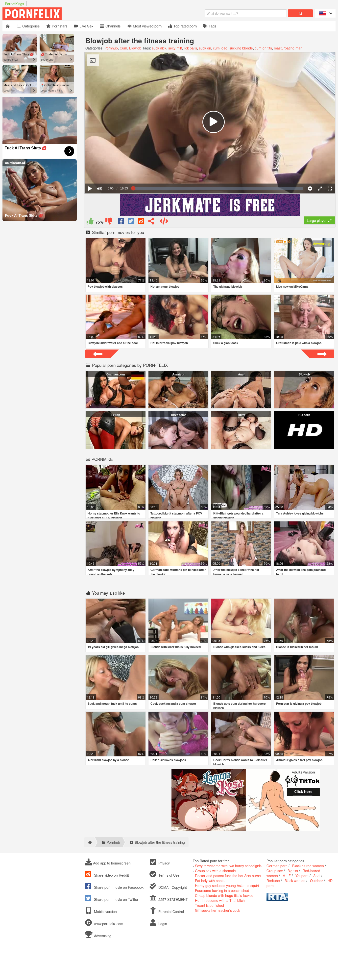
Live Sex (86, 25)
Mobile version (105, 911)
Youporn (302, 875)
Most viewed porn (147, 25)
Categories (30, 25)
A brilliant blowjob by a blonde (108, 760)
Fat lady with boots (209, 880)
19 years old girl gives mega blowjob (113, 647)
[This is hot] (90, 222)
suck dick (159, 48)
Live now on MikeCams (292, 286)
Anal (241, 374)
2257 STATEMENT (172, 899)
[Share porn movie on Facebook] (121, 222)
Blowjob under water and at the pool (113, 343)
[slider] (108, 173)
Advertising (102, 935)
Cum (123, 48)
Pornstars (59, 25)
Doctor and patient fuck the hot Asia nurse (228, 875)
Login (162, 923)
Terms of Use (168, 875)
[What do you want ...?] (300, 13)
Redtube (273, 880)
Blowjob (135, 48)
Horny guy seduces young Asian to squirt (227, 885)
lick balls (190, 48)
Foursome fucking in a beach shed (222, 890)
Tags (212, 25)
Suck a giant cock (225, 343)
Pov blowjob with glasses (105, 286)
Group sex (274, 870)
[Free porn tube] (56, 18)
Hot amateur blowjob (164, 286)
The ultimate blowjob (227, 286)
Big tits (293, 870)
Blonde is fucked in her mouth (297, 647)
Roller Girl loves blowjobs (168, 760)
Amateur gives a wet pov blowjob (299, 760)
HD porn (304, 415)
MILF (287, 875)
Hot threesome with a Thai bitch (220, 900)
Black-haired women (308, 865)
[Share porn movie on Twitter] (131, 222)
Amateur (178, 374)
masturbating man (288, 48)
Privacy (163, 863)
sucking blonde (241, 48)
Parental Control (170, 911)
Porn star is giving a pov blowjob (298, 703)
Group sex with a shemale (215, 870)
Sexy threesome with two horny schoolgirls (228, 865)
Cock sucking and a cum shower (173, 703)
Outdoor (316, 880)
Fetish (115, 415)
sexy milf (175, 48)
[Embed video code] (163, 222)
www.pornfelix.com (108, 923)
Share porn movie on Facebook (118, 887)
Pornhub (111, 48)
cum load (220, 48)
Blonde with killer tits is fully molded (175, 647)
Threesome (178, 415)
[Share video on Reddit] (141, 222)
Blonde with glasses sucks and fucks (239, 647)
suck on (205, 48)
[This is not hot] (108, 222)
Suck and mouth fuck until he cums (112, 703)
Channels (112, 25)
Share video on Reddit (111, 875)
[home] (89, 842)
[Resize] (320, 188)
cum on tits (263, 48)
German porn (115, 374)
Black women (295, 880)
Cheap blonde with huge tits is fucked (224, 895)
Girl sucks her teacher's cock (217, 910)
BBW (241, 415)
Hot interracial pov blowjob (169, 343)
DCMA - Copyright (172, 887)
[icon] (7, 26)
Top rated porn (184, 25)
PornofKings (14, 3)
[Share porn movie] (151, 222)
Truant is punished (209, 905)
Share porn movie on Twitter (115, 899)
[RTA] (277, 899)
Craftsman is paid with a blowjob (298, 343)
